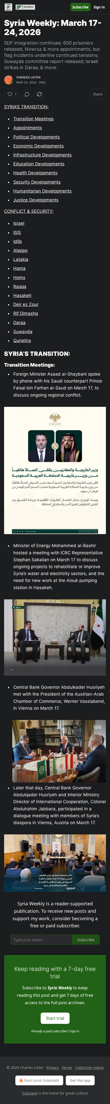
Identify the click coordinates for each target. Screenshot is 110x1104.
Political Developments (36, 137)
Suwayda (22, 331)
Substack (29, 1093)
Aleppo (20, 250)
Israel (18, 223)
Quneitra (22, 340)
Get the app (80, 1080)
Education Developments (38, 163)
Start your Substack (41, 1080)
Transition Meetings (33, 118)
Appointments (27, 127)
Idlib (17, 241)
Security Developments (37, 182)
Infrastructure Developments (42, 154)
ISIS (17, 232)
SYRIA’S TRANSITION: (26, 106)
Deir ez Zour (25, 304)
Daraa (19, 322)
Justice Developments (36, 200)
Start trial (55, 1018)
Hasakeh (22, 295)
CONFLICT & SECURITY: (28, 211)
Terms (67, 1067)
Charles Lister (28, 77)
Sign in (99, 7)
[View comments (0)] (27, 94)
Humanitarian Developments (42, 191)
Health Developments (35, 172)
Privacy (53, 1067)
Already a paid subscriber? (55, 1031)
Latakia (20, 259)
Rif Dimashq (25, 313)
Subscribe (80, 7)
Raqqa (19, 286)
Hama (19, 268)
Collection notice (89, 1067)
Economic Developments (38, 145)
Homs (19, 277)
